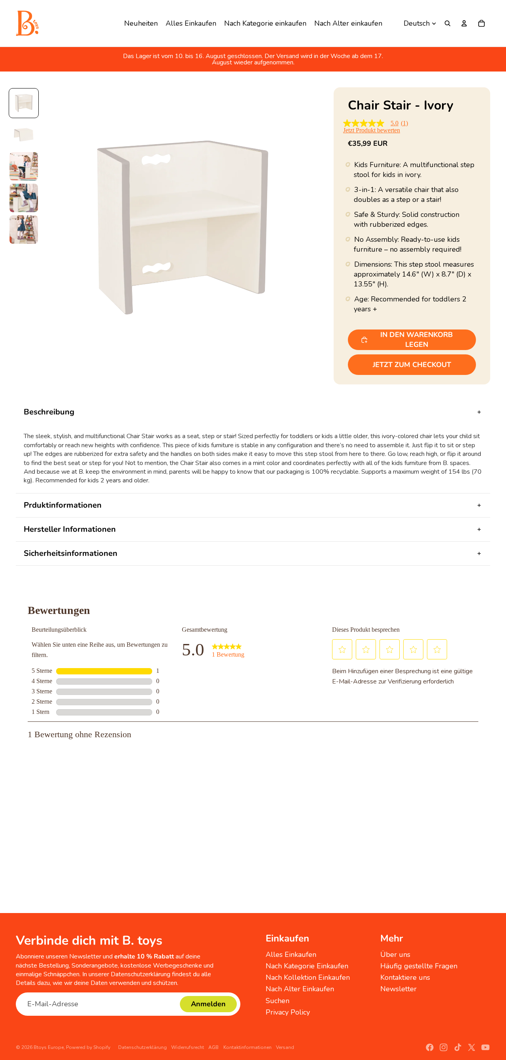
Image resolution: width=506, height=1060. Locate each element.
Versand (285, 1047)
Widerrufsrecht (187, 1047)
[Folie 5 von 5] (23, 229)
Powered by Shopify (88, 1047)
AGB (213, 1047)
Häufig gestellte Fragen (418, 966)
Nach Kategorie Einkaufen (307, 966)
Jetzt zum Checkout (412, 364)
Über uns (395, 954)
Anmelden (208, 1004)
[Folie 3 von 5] (23, 166)
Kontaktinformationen (247, 1047)
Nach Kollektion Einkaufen (308, 977)
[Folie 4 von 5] (23, 198)
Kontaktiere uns (405, 977)
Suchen (277, 1000)
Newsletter (398, 989)
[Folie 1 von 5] (23, 103)
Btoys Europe (49, 1047)
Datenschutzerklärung (142, 1047)
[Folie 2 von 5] (23, 134)
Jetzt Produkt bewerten (371, 130)
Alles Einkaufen (291, 954)
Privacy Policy (288, 1012)
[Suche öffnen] (447, 23)
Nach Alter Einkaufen (300, 989)
